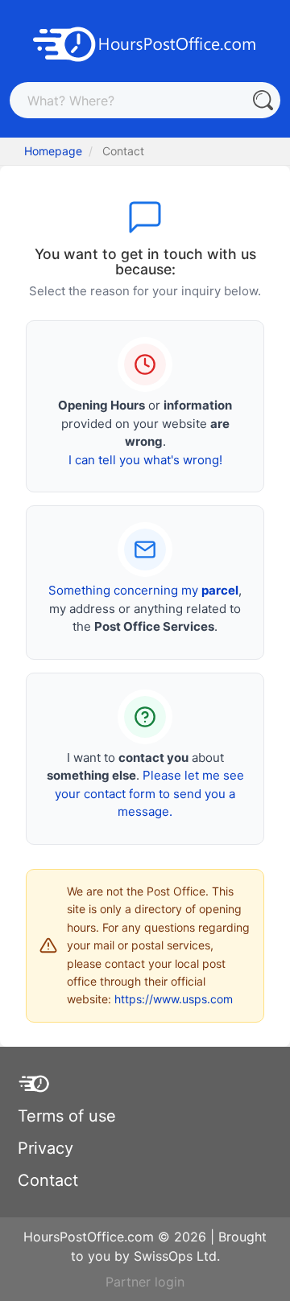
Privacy (45, 1148)
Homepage (53, 151)
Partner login (145, 1282)
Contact (48, 1180)
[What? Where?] (262, 100)
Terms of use (67, 1116)
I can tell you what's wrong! (145, 459)
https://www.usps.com (173, 999)
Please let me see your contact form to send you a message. (149, 793)
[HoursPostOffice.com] (145, 43)
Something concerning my (143, 590)
